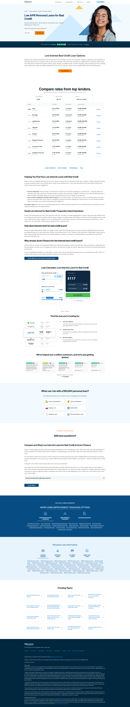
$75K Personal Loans (56, 572)
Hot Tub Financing (71, 527)
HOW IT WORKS (62, 168)
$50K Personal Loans (65, 570)
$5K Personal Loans (95, 565)
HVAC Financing (73, 523)
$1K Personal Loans (78, 563)
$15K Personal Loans (47, 569)
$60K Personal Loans (79, 570)
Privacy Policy (41, 650)
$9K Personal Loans (84, 567)
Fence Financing (45, 523)
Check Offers (100, 2)
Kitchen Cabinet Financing (59, 525)
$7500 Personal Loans (58, 567)
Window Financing (83, 527)
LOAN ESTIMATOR (50, 168)
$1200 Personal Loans (91, 563)
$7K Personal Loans (44, 567)
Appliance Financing (85, 523)
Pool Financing (60, 527)
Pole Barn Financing (33, 523)
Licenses (64, 650)
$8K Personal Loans (71, 567)
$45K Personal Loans (52, 570)
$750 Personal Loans (38, 563)
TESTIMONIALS (73, 168)
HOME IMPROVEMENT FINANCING (63, 507)
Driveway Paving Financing (59, 523)
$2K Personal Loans (43, 565)
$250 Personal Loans (33, 561)
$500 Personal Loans (73, 561)
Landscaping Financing (35, 527)
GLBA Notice (57, 650)
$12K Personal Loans (34, 569)
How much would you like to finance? (35, 28)
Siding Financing (73, 525)
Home (26, 11)
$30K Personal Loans (88, 569)
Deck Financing (84, 525)
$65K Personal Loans (92, 570)
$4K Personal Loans (83, 565)
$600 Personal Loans (87, 561)
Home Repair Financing (96, 525)
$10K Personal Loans (98, 567)
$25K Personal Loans (74, 569)
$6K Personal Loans (31, 567)
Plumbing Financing (32, 525)
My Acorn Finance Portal (78, 650)
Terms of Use (49, 650)
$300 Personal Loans (47, 561)
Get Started (65, 71)
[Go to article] (34, 595)
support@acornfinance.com (61, 703)
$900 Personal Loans (65, 563)
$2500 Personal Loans (56, 565)
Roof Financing (96, 523)
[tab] (45, 516)
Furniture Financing (45, 525)
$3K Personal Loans (70, 565)
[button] (65, 478)
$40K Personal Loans (38, 570)
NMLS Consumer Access (57, 656)
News (69, 650)
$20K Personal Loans (61, 569)
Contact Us (33, 650)
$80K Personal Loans (70, 572)
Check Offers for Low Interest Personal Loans (41, 258)
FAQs (81, 168)
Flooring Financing (49, 527)
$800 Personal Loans (51, 563)
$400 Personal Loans (60, 561)
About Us (26, 650)
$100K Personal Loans (84, 572)
